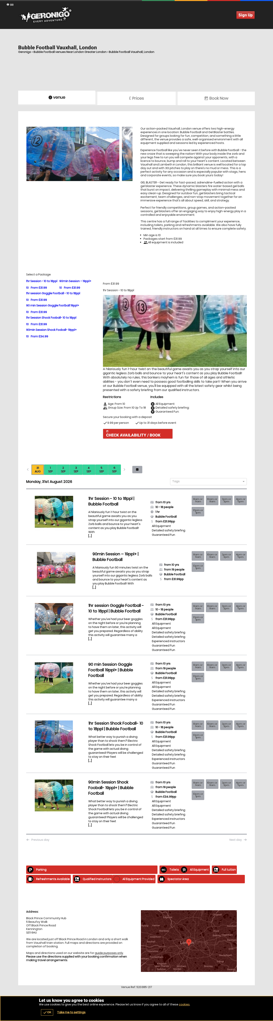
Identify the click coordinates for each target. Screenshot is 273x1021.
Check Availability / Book (133, 434)
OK (47, 1012)
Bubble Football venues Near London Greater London (70, 52)
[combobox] (207, 482)
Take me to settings (71, 1012)
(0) (11, 4)
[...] (90, 536)
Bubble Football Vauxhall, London (131, 52)
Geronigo (24, 52)
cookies (184, 1004)
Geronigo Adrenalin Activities (136, 15)
